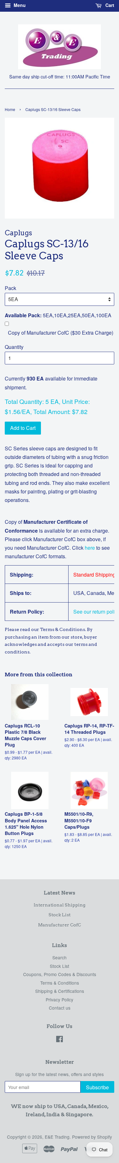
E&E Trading (57, 1137)
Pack (10, 288)
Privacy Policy (59, 999)
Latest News (59, 893)
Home (10, 109)
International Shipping (59, 904)
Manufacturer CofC (59, 924)
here (89, 547)
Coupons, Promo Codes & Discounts (59, 974)
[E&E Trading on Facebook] (59, 1040)
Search (59, 957)
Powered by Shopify (92, 1137)
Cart (109, 5)
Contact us (59, 1008)
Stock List (59, 914)
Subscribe (97, 1087)
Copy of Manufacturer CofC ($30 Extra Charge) (60, 332)
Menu (19, 5)
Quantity (14, 346)
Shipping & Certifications (59, 991)
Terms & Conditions (59, 983)
